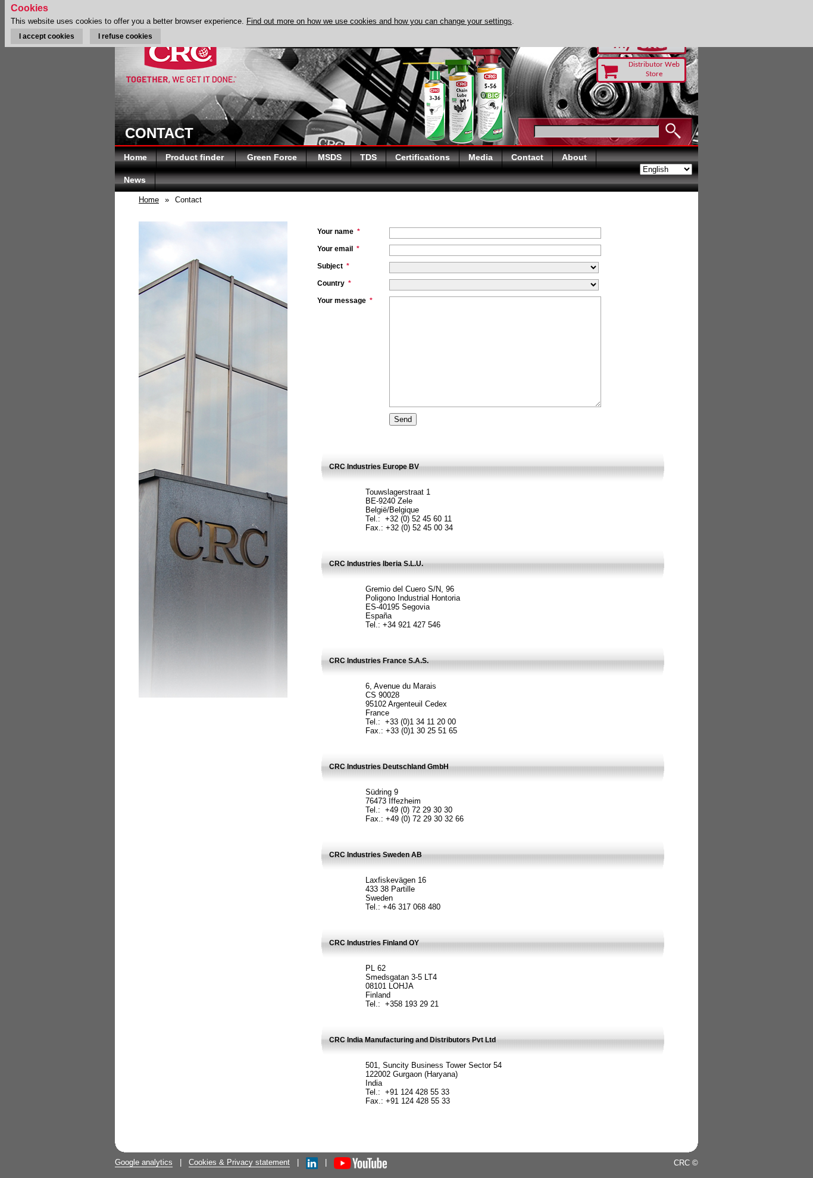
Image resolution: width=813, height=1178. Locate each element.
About (574, 157)
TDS (368, 157)
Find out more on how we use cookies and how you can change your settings (379, 21)
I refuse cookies (125, 36)
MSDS (330, 157)
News (135, 180)
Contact (527, 157)
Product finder (195, 157)
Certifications (422, 157)
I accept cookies (46, 36)
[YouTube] (360, 1162)
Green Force (272, 157)
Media (480, 157)
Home (135, 157)
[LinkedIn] (312, 1162)
